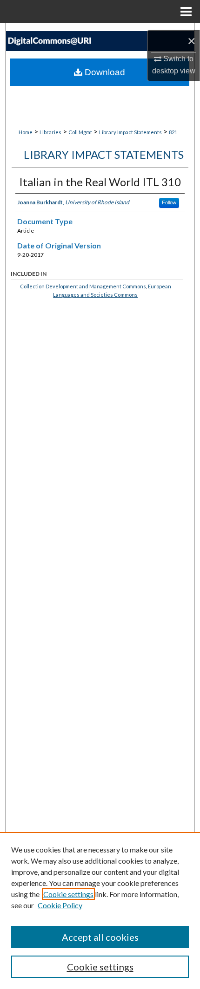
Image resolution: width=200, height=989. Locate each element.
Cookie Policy (60, 905)
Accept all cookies (100, 937)
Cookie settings (68, 894)
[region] (100, 910)
